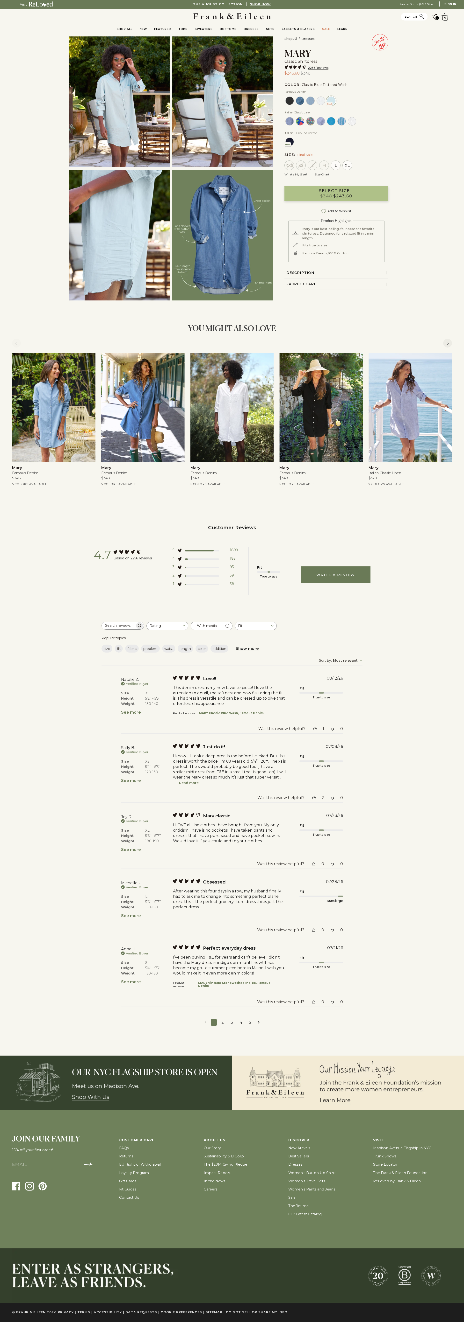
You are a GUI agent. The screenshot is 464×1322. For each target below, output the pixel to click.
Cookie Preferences (182, 1312)
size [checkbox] (107, 649)
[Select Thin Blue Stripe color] (321, 121)
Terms (85, 1312)
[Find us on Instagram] (29, 1186)
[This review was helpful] (314, 728)
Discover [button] (298, 1140)
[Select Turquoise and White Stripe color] (341, 121)
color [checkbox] (202, 649)
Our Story (212, 1148)
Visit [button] (378, 1140)
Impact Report (217, 1173)
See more (131, 712)
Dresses (308, 39)
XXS (289, 165)
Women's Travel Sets (306, 1181)
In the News (214, 1181)
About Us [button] (214, 1140)
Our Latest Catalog (305, 1214)
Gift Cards (127, 1181)
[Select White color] (321, 101)
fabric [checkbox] (132, 649)
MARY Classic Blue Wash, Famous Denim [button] (231, 713)
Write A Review (335, 575)
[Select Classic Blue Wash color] (310, 101)
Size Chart (322, 174)
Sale (292, 1197)
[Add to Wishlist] (88, 360)
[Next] (447, 343)
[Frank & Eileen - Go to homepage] (232, 16)
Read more (189, 783)
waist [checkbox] (168, 649)
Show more (247, 648)
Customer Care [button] (136, 1140)
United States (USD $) (415, 4)
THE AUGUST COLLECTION (232, 4)
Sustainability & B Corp (224, 1156)
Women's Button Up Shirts (312, 1173)
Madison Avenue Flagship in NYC (402, 1148)
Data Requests (142, 1312)
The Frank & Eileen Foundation (400, 1173)
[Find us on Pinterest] (42, 1186)
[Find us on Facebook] (16, 1186)
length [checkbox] (185, 649)
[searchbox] (118, 625)
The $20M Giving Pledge (225, 1164)
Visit (23, 4)
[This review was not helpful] (332, 728)
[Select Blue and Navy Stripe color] (289, 121)
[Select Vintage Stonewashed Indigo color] (300, 101)
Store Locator (385, 1164)
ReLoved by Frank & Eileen (397, 1181)
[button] (205, 551)
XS (301, 165)
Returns (126, 1156)
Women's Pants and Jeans (311, 1189)
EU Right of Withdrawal (140, 1164)
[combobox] (167, 626)
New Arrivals (299, 1148)
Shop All (290, 39)
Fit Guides (127, 1189)
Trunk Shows (384, 1156)
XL (347, 165)
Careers (210, 1189)
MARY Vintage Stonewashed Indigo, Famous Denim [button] (234, 984)
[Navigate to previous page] (206, 1022)
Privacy (67, 1312)
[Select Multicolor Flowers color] (310, 121)
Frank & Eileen (31, 1312)
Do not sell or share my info (256, 1312)
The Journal (298, 1206)
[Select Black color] (289, 101)
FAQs (124, 1148)
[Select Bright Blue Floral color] (300, 121)
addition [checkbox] (219, 649)
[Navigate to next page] (259, 1022)
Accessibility (109, 1312)
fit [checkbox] (119, 649)
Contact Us (129, 1197)
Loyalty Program (134, 1173)
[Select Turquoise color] (331, 121)
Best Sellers (298, 1156)
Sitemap (215, 1312)
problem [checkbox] (150, 649)
